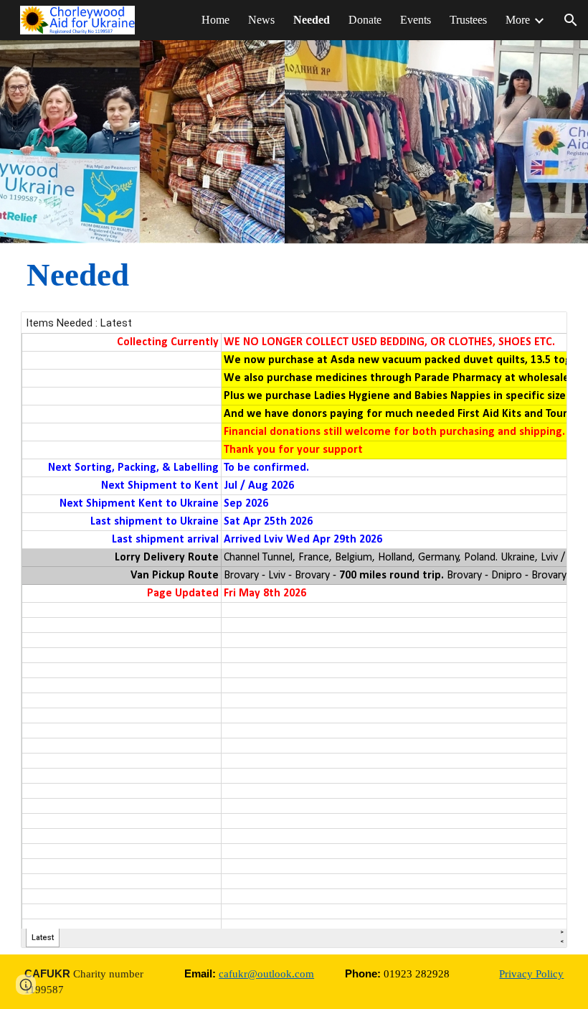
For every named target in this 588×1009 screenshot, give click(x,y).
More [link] (518, 20)
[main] (202, 275)
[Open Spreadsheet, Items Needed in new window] (540, 330)
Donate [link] (364, 20)
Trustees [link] (468, 20)
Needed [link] (311, 20)
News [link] (261, 20)
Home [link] (215, 20)
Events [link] (415, 20)
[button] (571, 20)
